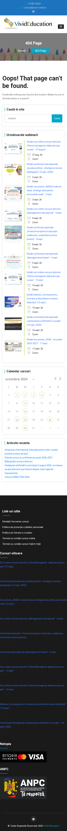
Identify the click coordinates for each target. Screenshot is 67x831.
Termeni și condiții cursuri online (18, 538)
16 (25, 411)
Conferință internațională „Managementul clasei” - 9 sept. (28, 652)
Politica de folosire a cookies (17, 532)
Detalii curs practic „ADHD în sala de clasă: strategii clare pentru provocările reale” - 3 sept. (44, 190)
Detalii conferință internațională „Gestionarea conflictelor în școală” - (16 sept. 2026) (44, 321)
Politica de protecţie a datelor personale (22, 527)
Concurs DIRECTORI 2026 (17, 477)
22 (17, 420)
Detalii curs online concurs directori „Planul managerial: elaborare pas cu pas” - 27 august (44, 145)
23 (25, 420)
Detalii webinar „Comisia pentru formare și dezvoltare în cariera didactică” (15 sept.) (42, 298)
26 (50, 420)
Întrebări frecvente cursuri (15, 521)
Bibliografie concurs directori (19, 461)
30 (25, 428)
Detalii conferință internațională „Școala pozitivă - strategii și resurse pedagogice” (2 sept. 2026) (44, 168)
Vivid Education (51, 825)
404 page (40, 50)
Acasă (22, 50)
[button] (61, 26)
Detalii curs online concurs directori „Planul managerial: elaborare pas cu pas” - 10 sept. (44, 276)
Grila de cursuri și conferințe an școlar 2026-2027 (29, 457)
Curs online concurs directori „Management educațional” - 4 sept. (31, 618)
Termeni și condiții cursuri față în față (21, 544)
